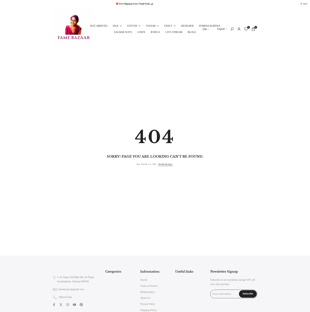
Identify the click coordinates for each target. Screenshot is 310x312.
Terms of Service (149, 286)
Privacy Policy (147, 304)
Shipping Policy (148, 310)
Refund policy (147, 292)
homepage (165, 164)
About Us (145, 298)
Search (143, 280)
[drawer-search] (232, 29)
